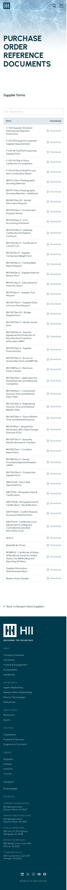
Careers (7, 764)
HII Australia (9, 702)
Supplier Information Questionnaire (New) (17, 570)
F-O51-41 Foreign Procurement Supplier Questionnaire (21, 142)
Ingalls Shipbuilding (13, 687)
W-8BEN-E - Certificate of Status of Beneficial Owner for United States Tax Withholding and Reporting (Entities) (22, 557)
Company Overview (13, 655)
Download (55, 130)
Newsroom (9, 715)
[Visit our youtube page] (39, 874)
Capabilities (9, 734)
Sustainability (10, 669)
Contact (7, 773)
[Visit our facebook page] (44, 874)
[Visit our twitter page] (27, 874)
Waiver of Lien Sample (17, 578)
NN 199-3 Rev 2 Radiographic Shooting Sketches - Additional (22, 192)
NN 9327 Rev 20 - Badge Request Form (18, 314)
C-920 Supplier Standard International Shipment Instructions (19, 130)
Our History (9, 659)
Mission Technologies (14, 697)
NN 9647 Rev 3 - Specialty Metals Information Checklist (20, 441)
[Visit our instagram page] (33, 874)
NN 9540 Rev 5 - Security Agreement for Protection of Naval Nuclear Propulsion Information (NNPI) (20, 337)
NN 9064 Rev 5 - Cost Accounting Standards (17, 221)
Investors (8, 768)
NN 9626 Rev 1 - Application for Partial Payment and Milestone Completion (21, 380)
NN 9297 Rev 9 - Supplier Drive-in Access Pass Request (22, 304)
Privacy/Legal (10, 788)
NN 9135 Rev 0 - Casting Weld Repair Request (21, 264)
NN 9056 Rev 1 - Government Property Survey (21, 211)
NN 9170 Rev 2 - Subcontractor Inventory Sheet (21, 284)
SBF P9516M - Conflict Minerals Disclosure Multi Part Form (22, 513)
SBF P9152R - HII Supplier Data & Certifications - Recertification (22, 503)
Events (6, 720)
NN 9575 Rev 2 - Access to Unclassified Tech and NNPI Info (22, 359)
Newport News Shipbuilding (17, 692)
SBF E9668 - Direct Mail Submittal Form (18, 484)
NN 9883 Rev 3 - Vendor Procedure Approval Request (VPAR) (21, 462)
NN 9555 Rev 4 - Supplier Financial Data (18, 350)
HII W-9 (9, 538)
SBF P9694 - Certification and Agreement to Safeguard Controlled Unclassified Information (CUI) (21, 526)
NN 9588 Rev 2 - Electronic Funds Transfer (19, 369)
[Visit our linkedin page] (22, 874)
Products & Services (13, 739)
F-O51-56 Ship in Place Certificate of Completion (19, 162)
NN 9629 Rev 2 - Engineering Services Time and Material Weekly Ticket (20, 406)
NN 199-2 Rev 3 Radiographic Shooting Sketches (20, 182)
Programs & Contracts (15, 744)
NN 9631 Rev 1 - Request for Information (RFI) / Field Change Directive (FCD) (22, 429)
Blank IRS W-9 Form (16, 545)
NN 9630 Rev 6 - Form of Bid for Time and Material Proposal (22, 418)
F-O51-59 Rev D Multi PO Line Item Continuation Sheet (21, 172)
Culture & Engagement (15, 664)
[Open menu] (61, 6)
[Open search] (54, 6)
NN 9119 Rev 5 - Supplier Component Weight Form (19, 254)
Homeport (8, 781)
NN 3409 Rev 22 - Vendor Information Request (18, 202)
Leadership (9, 674)
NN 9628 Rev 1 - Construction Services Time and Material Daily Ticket (20, 393)
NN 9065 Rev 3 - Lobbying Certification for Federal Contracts (19, 233)
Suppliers (8, 759)
